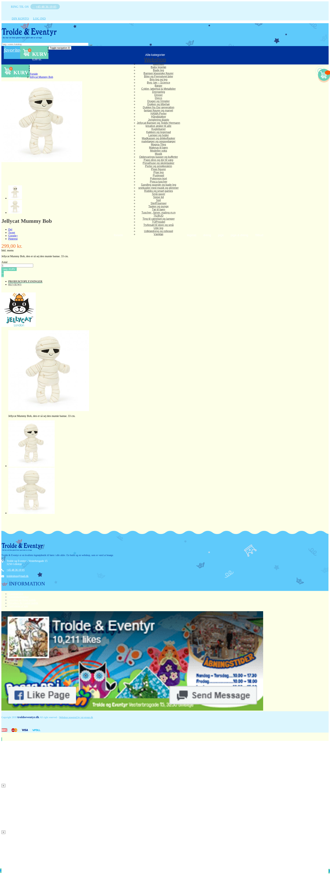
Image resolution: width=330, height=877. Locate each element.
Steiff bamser (159, 203)
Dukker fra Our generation (158, 107)
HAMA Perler (159, 113)
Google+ (13, 235)
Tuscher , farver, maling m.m (158, 212)
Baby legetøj (158, 67)
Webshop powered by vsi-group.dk (76, 717)
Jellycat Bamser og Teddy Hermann (158, 122)
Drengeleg (158, 91)
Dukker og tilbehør (158, 104)
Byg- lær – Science (158, 82)
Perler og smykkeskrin (158, 166)
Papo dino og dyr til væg (158, 160)
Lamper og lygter (158, 135)
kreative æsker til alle (158, 125)
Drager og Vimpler (158, 101)
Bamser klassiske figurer (158, 73)
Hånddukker (158, 116)
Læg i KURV (9, 269)
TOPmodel (158, 221)
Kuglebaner (158, 129)
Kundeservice (15, 593)
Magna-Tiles (158, 144)
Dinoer (158, 95)
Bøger (158, 85)
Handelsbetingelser (18, 596)
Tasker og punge (158, 206)
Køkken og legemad (158, 132)
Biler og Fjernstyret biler (158, 76)
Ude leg (158, 228)
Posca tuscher (158, 181)
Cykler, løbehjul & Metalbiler (158, 88)
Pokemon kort (158, 178)
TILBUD (158, 215)
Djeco (158, 98)
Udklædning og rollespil (158, 231)
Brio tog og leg (158, 79)
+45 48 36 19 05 (16, 569)
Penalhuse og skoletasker (158, 163)
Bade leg (158, 70)
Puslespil (158, 175)
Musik (158, 153)
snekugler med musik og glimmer (158, 187)
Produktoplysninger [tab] (25, 281)
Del (10, 229)
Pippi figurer (158, 169)
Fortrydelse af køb (18, 606)
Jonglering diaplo (158, 119)
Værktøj (158, 234)
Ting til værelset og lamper (158, 218)
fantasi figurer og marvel (158, 110)
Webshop (155, 59)
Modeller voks (158, 150)
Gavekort (158, 64)
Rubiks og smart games (158, 190)
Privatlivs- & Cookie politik (23, 603)
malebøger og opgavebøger (158, 141)
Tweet (11, 232)
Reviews (14, 284)
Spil (158, 200)
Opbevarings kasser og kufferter (158, 156)
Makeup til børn (158, 147)
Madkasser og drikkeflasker (158, 138)
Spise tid (158, 197)
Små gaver (158, 194)
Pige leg (158, 172)
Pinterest (13, 238)
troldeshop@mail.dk (18, 576)
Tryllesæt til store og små (158, 225)
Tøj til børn (158, 209)
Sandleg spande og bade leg (158, 184)
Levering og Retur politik (22, 599)
